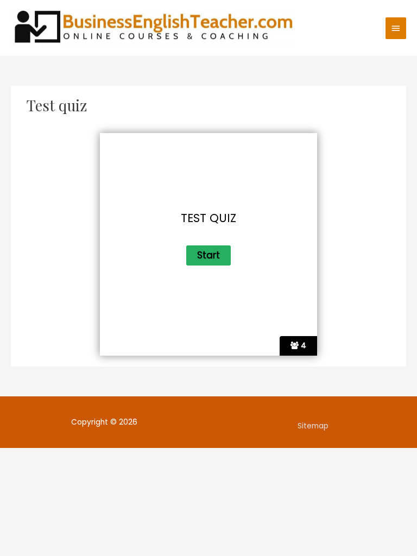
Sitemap (313, 426)
